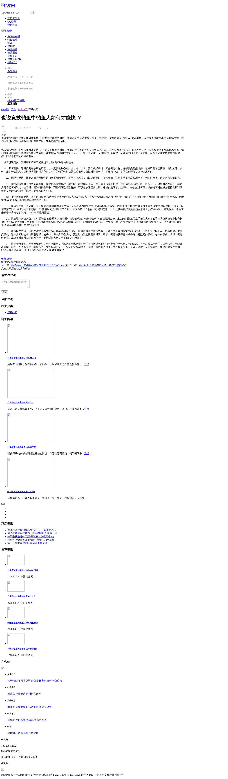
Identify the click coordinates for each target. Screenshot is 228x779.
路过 (3, 262)
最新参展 (20, 707)
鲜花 (18, 262)
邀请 (9, 258)
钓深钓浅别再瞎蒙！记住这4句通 (22, 649)
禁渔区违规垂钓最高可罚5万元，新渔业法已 (31, 530)
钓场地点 (12, 733)
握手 (13, 262)
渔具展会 (12, 52)
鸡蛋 (23, 262)
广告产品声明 (33, 707)
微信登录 (12, 25)
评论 (4, 292)
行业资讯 (20, 693)
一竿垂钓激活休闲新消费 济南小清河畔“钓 (30, 536)
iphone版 (12, 100)
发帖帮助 (20, 720)
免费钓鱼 (33, 733)
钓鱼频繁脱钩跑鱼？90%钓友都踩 (22, 623)
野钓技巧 (12, 312)
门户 (13, 109)
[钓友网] (8, 6)
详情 (86, 364)
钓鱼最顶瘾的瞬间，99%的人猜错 (22, 570)
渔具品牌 (12, 49)
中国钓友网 (13, 36)
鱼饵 (9, 43)
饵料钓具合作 (33, 693)
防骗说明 (31, 720)
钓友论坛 (14, 59)
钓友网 (5, 109)
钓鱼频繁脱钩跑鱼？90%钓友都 (21, 447)
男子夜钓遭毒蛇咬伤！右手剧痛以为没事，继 (32, 533)
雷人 (8, 262)
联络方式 (42, 720)
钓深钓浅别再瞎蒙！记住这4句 (21, 491)
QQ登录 (11, 21)
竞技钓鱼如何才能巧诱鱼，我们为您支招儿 (102, 265)
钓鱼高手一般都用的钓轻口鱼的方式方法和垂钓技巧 (39, 265)
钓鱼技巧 (12, 39)
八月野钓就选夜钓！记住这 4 (20, 402)
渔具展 (11, 707)
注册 (9, 30)
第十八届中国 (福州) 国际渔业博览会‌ (27, 543)
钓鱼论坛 (57, 680)
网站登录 (25, 680)
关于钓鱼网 (13, 680)
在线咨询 (12, 71)
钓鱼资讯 (12, 56)
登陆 (3, 30)
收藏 (3, 258)
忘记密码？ (13, 18)
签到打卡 (12, 62)
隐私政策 (46, 707)
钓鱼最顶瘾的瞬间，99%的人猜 (21, 358)
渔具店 (11, 693)
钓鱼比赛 (23, 733)
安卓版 (21, 100)
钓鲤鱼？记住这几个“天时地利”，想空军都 (30, 539)
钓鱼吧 (11, 46)
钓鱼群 (11, 720)
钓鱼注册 (36, 680)
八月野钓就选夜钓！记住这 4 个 (21, 596)
